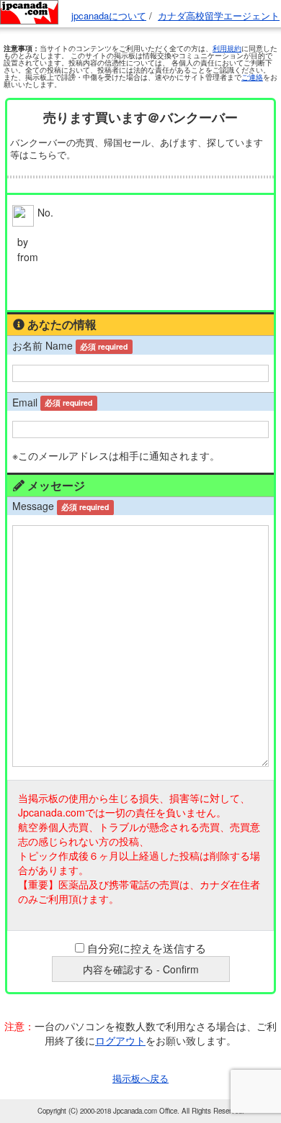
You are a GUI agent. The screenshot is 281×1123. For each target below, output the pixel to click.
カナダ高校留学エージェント (219, 15)
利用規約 (227, 48)
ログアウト (120, 1040)
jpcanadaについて (108, 15)
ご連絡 (252, 77)
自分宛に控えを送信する (146, 947)
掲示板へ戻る (140, 1078)
